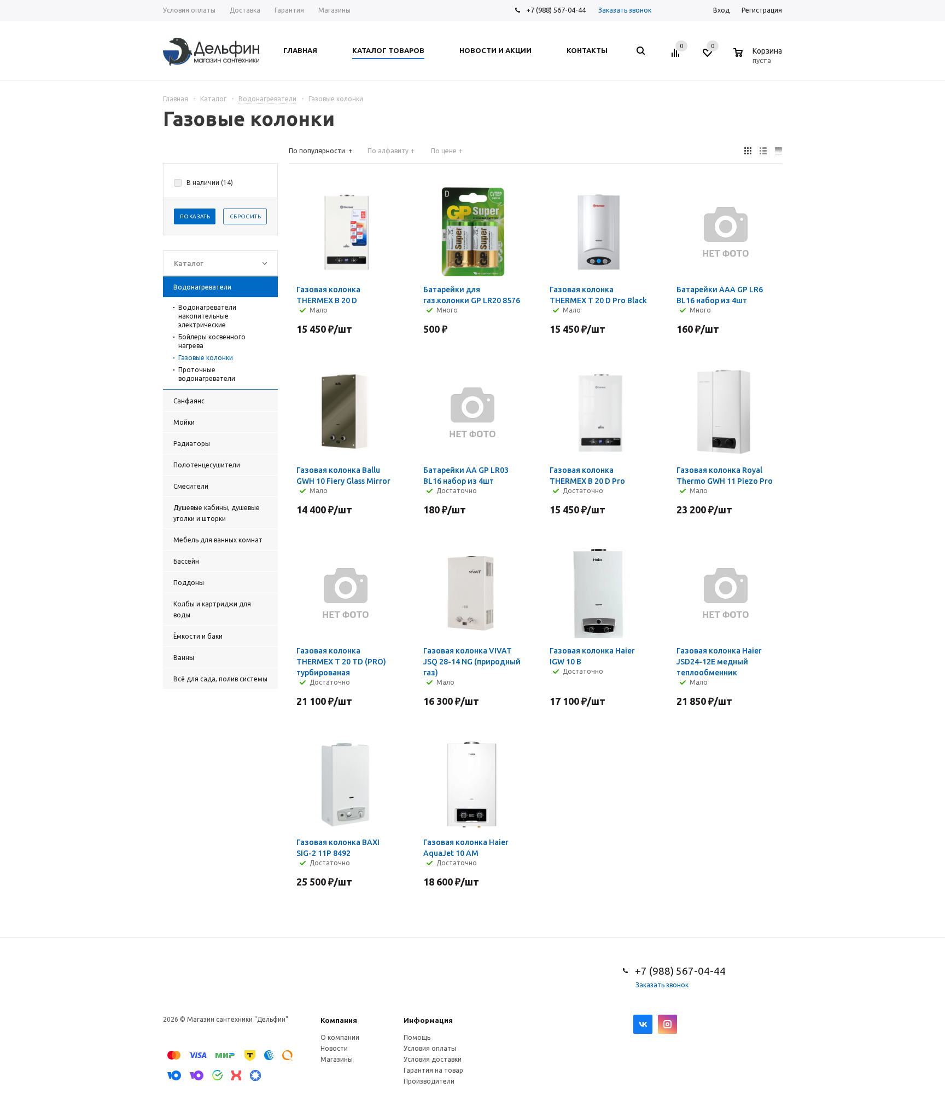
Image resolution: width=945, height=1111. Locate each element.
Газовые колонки (205, 357)
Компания (338, 1020)
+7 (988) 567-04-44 (556, 10)
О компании (339, 1037)
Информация (428, 1020)
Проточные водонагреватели (206, 374)
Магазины (336, 1059)
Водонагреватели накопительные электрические (207, 316)
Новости (334, 1048)
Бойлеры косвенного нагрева (212, 341)
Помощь (417, 1037)
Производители (429, 1081)
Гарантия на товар (433, 1070)
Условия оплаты (430, 1048)
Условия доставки (433, 1059)
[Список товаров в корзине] (759, 58)
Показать (195, 216)
